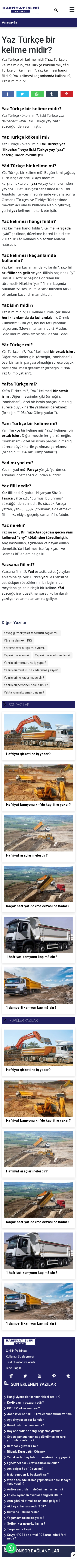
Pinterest (67, 94)
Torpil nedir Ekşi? (19, 1529)
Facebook (8, 94)
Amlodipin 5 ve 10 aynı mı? (25, 1468)
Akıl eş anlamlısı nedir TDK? (26, 1506)
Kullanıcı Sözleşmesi (20, 1356)
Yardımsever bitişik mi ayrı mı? (24, 648)
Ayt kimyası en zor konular (25, 1419)
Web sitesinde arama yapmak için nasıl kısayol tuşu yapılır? (39, 1481)
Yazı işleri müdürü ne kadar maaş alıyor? (31, 670)
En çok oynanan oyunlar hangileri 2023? (34, 1495)
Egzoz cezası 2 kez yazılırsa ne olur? (33, 1463)
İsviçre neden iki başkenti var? (28, 1474)
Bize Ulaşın (13, 1368)
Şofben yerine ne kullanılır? (26, 1523)
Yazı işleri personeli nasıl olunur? (26, 685)
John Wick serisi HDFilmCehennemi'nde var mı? (40, 1414)
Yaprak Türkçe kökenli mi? (52, 655)
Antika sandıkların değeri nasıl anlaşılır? (35, 1489)
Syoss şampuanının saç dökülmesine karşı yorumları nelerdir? (37, 1438)
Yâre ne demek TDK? (18, 640)
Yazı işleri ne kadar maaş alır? (24, 677)
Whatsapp (37, 94)
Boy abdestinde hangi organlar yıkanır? (34, 1431)
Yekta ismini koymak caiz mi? (24, 692)
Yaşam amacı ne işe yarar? (25, 1518)
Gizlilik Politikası (16, 1350)
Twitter (22, 94)
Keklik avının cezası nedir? (25, 1402)
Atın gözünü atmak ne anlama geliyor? (33, 1501)
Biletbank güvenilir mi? (22, 1446)
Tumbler (52, 94)
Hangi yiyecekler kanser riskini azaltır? (34, 1397)
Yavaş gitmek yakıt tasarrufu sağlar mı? (31, 633)
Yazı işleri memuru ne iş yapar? (25, 662)
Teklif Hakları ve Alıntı (20, 1362)
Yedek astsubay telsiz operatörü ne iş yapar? (38, 1457)
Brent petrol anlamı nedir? (25, 1425)
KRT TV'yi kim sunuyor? (23, 1408)
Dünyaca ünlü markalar (23, 1512)
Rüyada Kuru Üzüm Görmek (26, 1451)
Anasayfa (9, 22)
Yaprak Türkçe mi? (16, 655)
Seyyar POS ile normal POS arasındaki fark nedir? (36, 1536)
